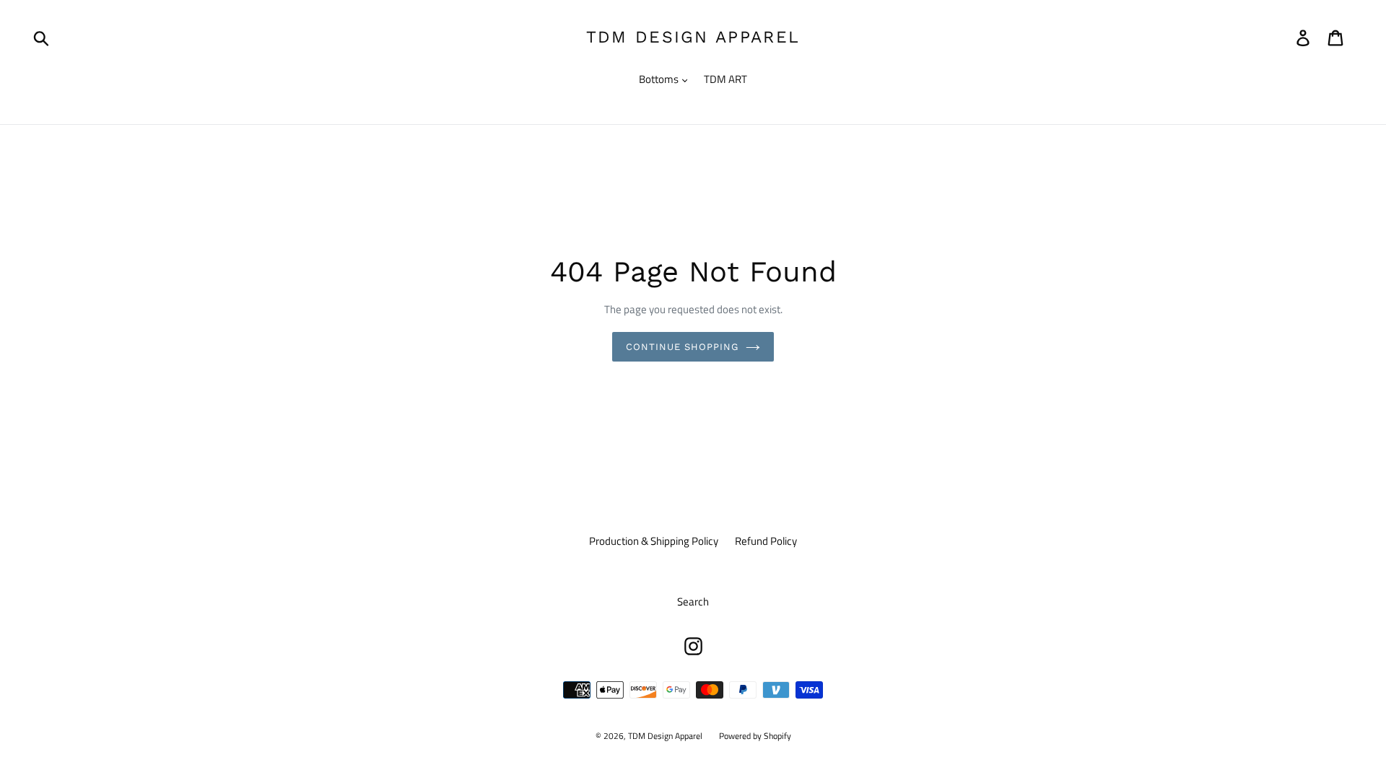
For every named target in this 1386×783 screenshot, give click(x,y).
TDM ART (725, 79)
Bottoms (660, 79)
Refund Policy (766, 541)
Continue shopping (682, 346)
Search (693, 601)
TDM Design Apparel (693, 37)
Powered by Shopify (755, 736)
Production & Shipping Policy (653, 541)
